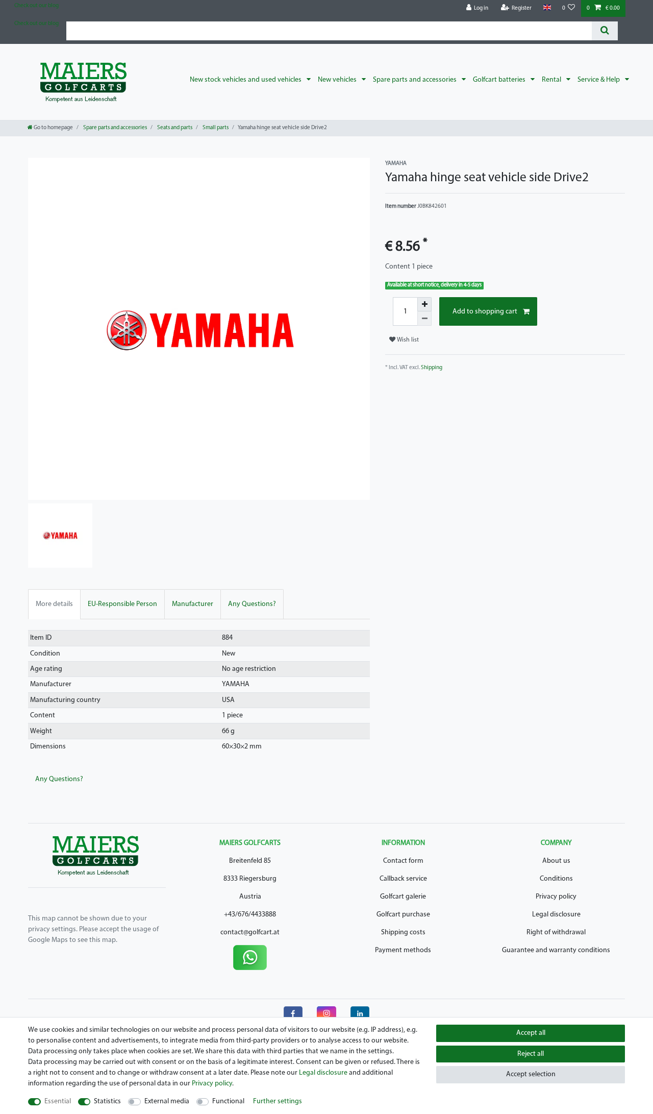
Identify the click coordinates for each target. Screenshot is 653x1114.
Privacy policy (556, 897)
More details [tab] (54, 604)
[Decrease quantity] (424, 318)
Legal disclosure (556, 914)
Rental (552, 80)
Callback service (403, 879)
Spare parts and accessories (415, 80)
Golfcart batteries (500, 80)
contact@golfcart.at (250, 932)
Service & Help (599, 80)
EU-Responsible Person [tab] (122, 604)
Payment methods (403, 950)
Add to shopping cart (485, 312)
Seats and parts (174, 128)
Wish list (407, 340)
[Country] (546, 8)
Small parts (215, 128)
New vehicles (338, 80)
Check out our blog (36, 6)
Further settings (277, 1101)
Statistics (107, 1101)
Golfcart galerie (403, 897)
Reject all (530, 1054)
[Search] (605, 30)
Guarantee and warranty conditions (556, 950)
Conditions (556, 879)
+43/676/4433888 (250, 914)
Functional (228, 1101)
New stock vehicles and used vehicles (246, 80)
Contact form (403, 861)
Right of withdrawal (556, 932)
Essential (57, 1101)
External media (166, 1101)
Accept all (530, 1033)
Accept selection (531, 1074)
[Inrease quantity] (424, 304)
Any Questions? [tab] (252, 604)
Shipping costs (403, 932)
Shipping (431, 368)
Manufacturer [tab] (192, 604)
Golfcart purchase (403, 914)
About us (556, 861)
